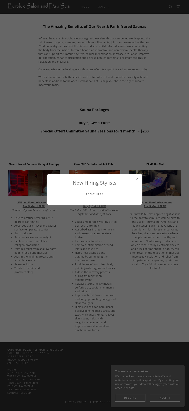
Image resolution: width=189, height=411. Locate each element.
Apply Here (94, 194)
